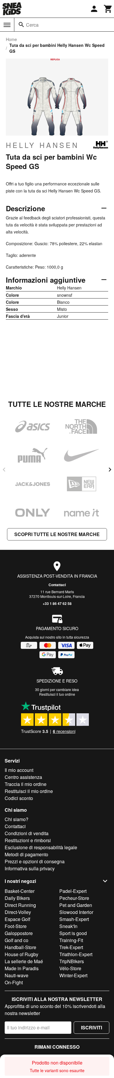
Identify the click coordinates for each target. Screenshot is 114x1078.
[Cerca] (21, 24)
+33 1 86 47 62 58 (57, 603)
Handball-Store (20, 947)
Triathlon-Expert (75, 954)
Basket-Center (19, 891)
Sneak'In (68, 926)
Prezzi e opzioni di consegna (35, 861)
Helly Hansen (42, 145)
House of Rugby (21, 954)
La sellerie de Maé (24, 961)
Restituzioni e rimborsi (28, 840)
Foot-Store (16, 926)
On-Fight (14, 982)
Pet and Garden (75, 905)
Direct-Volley (18, 912)
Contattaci (57, 584)
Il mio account (19, 770)
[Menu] (7, 25)
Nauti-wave (16, 975)
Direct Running (20, 905)
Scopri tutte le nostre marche (57, 534)
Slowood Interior (76, 912)
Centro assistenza (23, 777)
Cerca (32, 24)
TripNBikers (71, 961)
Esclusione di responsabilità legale (41, 847)
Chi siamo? (16, 819)
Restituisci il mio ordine (29, 791)
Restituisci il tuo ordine (57, 694)
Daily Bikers (17, 898)
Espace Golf (17, 919)
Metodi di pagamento (26, 854)
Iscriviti (91, 1027)
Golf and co (16, 940)
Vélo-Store (70, 968)
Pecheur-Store (74, 898)
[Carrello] (108, 8)
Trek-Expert (71, 947)
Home (11, 39)
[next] (110, 469)
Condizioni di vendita (27, 833)
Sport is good (73, 933)
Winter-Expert (73, 975)
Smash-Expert (74, 919)
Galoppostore (19, 933)
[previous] (4, 469)
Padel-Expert (73, 891)
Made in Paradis (22, 968)
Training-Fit (71, 940)
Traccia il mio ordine (25, 784)
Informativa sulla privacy (30, 868)
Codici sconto (19, 798)
